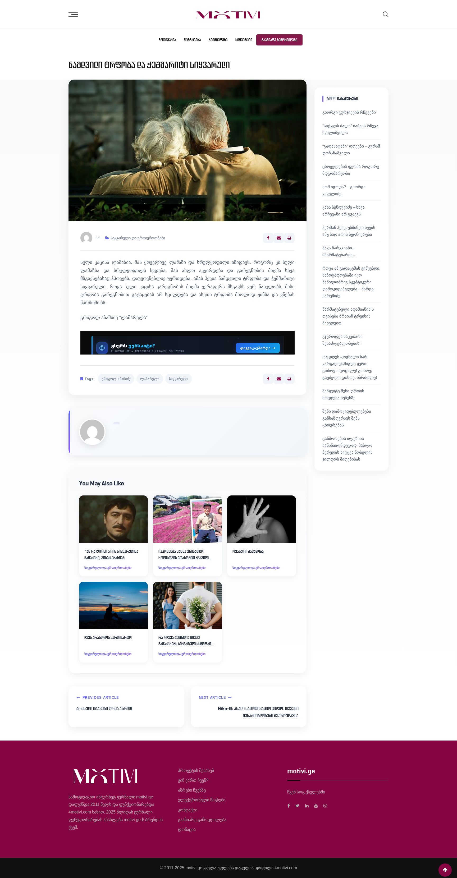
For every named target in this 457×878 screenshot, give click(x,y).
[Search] (386, 14)
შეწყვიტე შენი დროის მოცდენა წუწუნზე (343, 394)
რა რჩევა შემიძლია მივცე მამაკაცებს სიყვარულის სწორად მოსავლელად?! (184, 641)
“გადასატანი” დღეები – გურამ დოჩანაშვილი (351, 149)
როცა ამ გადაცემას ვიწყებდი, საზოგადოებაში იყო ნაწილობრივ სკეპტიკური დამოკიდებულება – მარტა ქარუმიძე (351, 282)
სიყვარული (243, 40)
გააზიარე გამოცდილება (279, 40)
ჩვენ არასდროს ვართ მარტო (108, 637)
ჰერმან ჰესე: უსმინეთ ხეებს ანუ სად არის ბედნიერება (348, 231)
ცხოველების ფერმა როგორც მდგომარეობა (350, 170)
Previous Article (101, 698)
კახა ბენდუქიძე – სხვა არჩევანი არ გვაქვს (343, 210)
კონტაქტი (187, 810)
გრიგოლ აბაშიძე (116, 379)
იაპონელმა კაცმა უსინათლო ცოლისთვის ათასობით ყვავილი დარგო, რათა (183, 555)
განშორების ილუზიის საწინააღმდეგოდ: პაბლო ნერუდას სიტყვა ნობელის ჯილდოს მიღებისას (347, 448)
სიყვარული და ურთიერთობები (138, 238)
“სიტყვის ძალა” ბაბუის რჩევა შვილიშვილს (350, 129)
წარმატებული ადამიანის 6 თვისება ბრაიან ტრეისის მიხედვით (348, 316)
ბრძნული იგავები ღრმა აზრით (104, 708)
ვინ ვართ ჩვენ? (193, 780)
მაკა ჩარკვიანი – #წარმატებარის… (339, 251)
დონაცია (187, 829)
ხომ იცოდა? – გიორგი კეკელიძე (343, 190)
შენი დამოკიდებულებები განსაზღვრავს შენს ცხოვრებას (346, 418)
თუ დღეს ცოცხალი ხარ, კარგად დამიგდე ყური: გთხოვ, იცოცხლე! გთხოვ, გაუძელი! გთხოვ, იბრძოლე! (349, 367)
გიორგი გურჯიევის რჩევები (349, 112)
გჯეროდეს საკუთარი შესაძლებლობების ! (342, 340)
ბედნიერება (218, 40)
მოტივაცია (167, 40)
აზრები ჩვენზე (192, 790)
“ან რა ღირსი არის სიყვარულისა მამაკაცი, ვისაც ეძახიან (111, 554)
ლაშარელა (149, 379)
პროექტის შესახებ (196, 770)
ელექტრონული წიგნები (201, 800)
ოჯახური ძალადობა (248, 551)
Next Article (212, 698)
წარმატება (192, 40)
